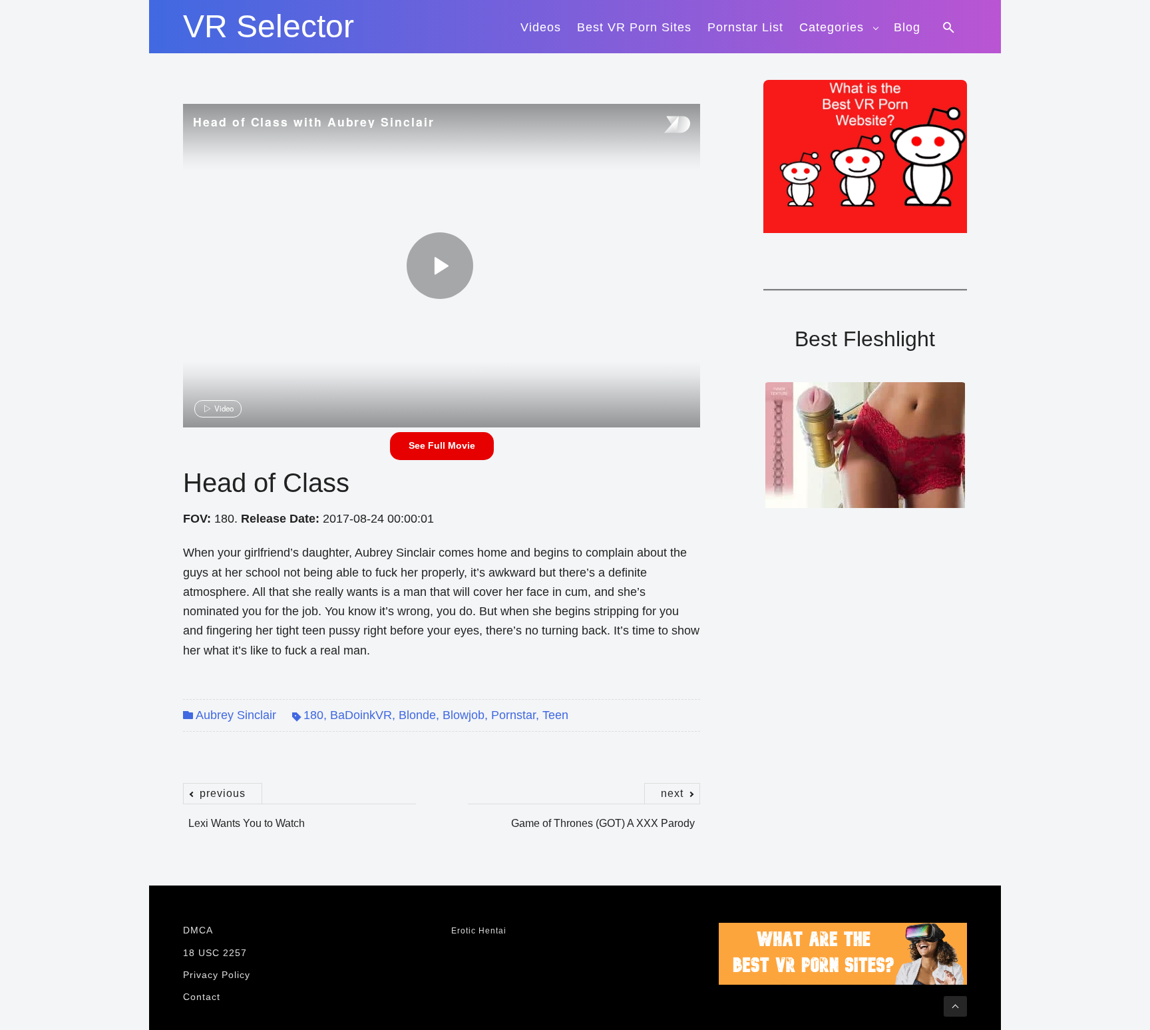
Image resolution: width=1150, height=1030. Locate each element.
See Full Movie (442, 445)
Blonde (417, 715)
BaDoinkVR (361, 715)
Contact (201, 996)
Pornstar (513, 715)
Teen (555, 715)
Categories (831, 27)
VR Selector (268, 27)
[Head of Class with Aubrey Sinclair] (440, 265)
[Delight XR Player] (660, 125)
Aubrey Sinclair (236, 715)
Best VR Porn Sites (634, 27)
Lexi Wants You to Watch (246, 816)
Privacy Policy (216, 974)
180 (313, 715)
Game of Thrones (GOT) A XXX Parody (603, 816)
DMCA (198, 930)
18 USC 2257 (215, 952)
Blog (907, 27)
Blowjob (463, 715)
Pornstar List (745, 27)
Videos (540, 27)
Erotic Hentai (478, 930)
